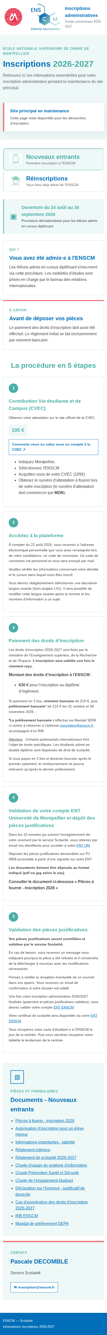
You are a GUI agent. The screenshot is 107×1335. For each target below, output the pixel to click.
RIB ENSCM (26, 1216)
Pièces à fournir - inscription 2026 (44, 1121)
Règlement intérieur (32, 1150)
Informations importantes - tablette (45, 1142)
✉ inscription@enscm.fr (34, 1287)
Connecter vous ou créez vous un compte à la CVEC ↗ (51, 447)
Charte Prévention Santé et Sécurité (47, 1173)
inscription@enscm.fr (76, 725)
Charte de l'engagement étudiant (44, 1180)
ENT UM (83, 845)
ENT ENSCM (64, 1007)
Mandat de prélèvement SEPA (42, 1223)
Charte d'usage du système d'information (51, 1165)
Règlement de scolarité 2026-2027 (45, 1157)
